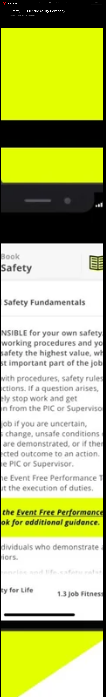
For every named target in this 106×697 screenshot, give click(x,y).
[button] (58, 2)
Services (58, 2)
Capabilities (49, 2)
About (67, 2)
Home (40, 2)
